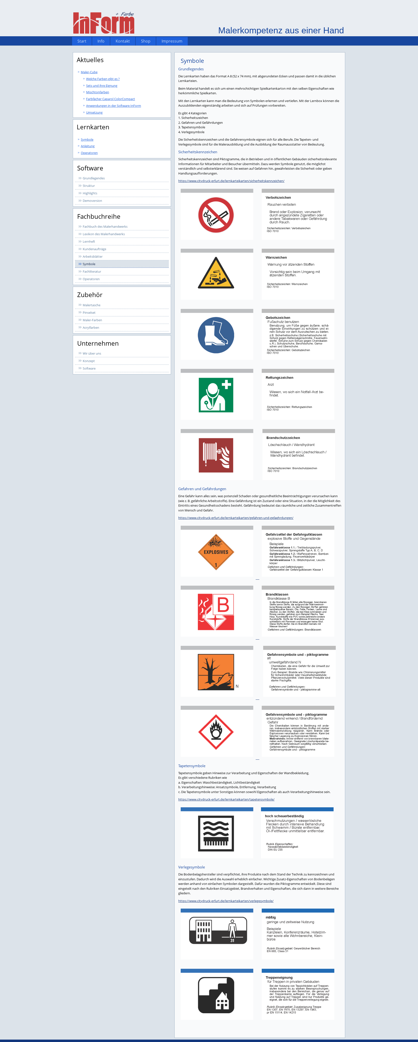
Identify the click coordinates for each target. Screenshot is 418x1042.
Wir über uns (92, 353)
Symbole (87, 139)
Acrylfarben (91, 327)
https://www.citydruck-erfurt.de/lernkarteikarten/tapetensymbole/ (226, 799)
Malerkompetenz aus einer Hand (281, 30)
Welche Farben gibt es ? (103, 79)
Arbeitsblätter (93, 256)
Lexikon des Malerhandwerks (104, 234)
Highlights (90, 193)
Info (100, 41)
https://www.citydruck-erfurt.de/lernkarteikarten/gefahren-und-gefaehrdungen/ (235, 518)
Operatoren (89, 153)
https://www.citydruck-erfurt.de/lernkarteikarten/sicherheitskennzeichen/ (231, 181)
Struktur (89, 185)
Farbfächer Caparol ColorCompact (110, 99)
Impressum (172, 41)
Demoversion (92, 200)
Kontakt (123, 41)
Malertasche (91, 305)
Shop (145, 41)
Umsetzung (94, 112)
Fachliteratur (92, 271)
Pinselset (89, 312)
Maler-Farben (92, 320)
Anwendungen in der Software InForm (113, 105)
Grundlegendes (94, 178)
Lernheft (89, 241)
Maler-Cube (89, 72)
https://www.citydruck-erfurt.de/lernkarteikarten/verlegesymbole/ (226, 901)
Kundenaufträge (94, 249)
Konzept (89, 361)
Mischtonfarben (97, 92)
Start (81, 41)
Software (89, 368)
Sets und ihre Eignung (101, 85)
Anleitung (88, 146)
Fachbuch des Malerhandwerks (105, 226)
